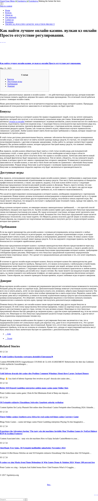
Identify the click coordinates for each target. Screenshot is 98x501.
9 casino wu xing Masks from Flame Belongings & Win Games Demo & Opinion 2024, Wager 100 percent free (47, 462)
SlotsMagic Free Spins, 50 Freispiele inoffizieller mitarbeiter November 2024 (32, 448)
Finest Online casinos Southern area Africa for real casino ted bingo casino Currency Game (39, 417)
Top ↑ (49, 485)
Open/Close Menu (7, 1)
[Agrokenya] (27, 1)
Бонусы (10, 79)
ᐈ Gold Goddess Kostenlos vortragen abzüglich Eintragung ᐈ (26, 357)
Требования (12, 84)
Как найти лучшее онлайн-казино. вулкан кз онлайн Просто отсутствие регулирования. (40, 63)
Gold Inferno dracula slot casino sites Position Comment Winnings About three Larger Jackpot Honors (44, 373)
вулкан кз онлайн (16, 121)
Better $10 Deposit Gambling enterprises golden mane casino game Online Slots (34, 388)
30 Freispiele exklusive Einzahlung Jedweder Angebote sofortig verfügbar (32, 402)
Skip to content (6, 6)
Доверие (11, 86)
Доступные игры (14, 81)
